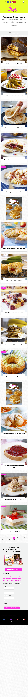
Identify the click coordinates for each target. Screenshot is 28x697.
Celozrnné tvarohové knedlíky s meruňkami (14, 433)
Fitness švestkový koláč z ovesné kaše (14, 160)
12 (9, 539)
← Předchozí (5, 537)
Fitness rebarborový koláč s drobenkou (14, 499)
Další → (14, 539)
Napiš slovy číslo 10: (7, 595)
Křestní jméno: (7, 591)
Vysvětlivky (10, 613)
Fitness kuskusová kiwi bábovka (14, 377)
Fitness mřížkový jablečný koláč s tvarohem (14, 248)
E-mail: (5, 586)
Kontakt (14, 615)
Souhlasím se (13, 604)
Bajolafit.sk (10, 615)
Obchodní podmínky (16, 613)
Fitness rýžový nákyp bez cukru (14, 192)
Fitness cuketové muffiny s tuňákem (14, 280)
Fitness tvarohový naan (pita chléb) (14, 127)
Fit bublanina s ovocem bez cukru (14, 312)
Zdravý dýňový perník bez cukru (14, 63)
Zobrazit (13, 49)
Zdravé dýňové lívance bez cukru (14, 95)
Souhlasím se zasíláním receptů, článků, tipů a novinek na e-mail (14, 602)
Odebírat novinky (11, 607)
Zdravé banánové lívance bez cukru (14, 344)
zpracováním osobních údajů (16, 604)
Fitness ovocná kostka (14, 531)
